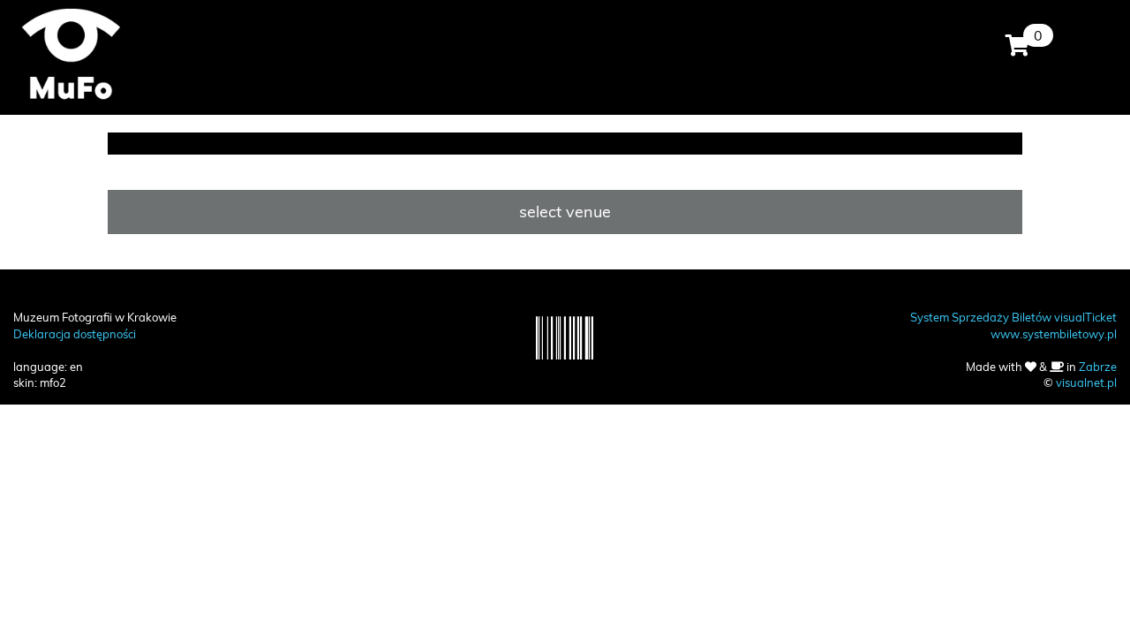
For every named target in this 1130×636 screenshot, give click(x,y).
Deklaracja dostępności (74, 334)
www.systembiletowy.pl (1054, 334)
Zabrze (1098, 367)
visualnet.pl (1086, 382)
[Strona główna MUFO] (71, 53)
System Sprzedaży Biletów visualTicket (1013, 317)
